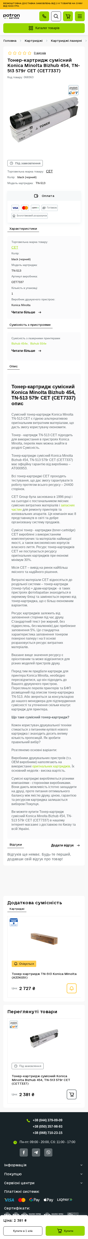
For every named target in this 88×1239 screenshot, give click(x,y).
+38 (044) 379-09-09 (47, 1120)
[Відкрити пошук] (56, 16)
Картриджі (34, 40)
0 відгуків (40, 53)
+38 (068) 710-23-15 (47, 1133)
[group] (44, 119)
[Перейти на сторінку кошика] (68, 16)
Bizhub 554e (38, 343)
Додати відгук (62, 845)
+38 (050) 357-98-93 (47, 1126)
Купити (68, 1230)
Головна (9, 40)
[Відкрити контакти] (44, 16)
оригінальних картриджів (51, 766)
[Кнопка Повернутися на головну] (11, 16)
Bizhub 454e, (19, 343)
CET (49, 171)
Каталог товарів (47, 28)
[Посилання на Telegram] (36, 1152)
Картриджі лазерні (66, 40)
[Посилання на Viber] (48, 1152)
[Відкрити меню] (80, 16)
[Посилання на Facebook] (24, 1152)
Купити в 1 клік (23, 1230)
